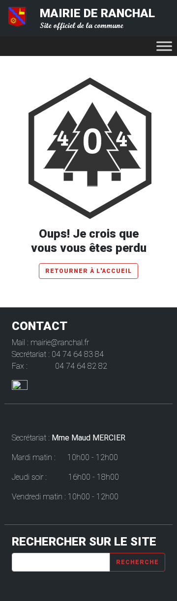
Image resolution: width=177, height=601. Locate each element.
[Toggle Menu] (164, 46)
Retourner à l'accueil (88, 271)
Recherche (137, 562)
